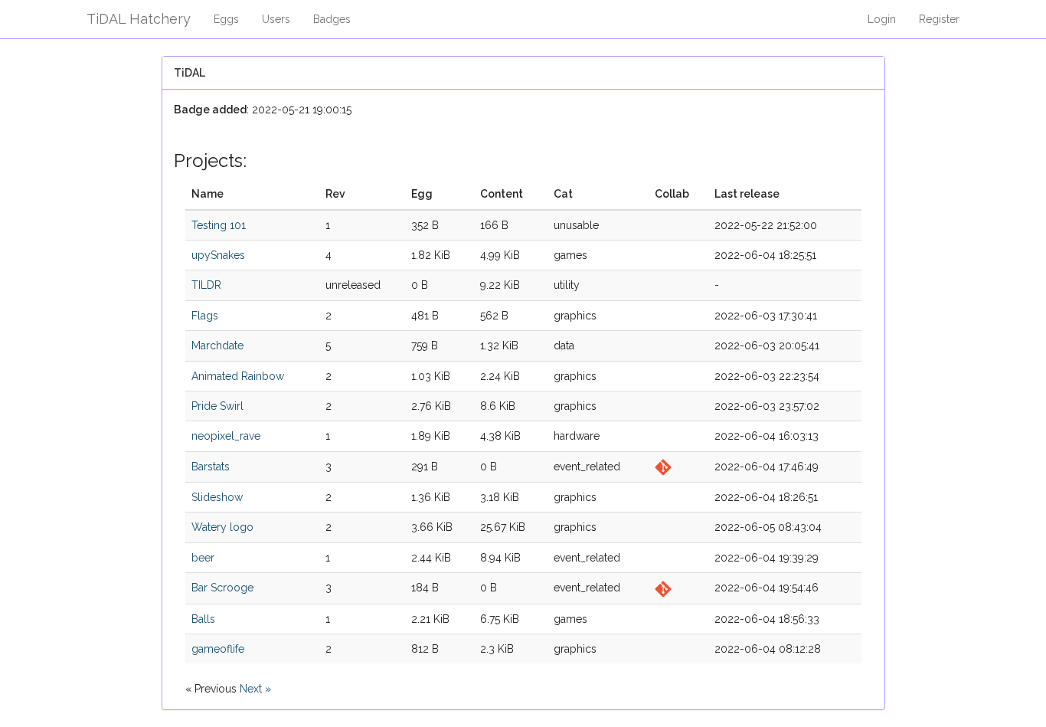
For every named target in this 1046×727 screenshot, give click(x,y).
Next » (255, 689)
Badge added (210, 109)
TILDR (206, 285)
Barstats (210, 466)
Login (882, 19)
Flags (204, 315)
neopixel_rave (225, 436)
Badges (332, 19)
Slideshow (217, 497)
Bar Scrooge (222, 587)
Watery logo (222, 527)
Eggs (226, 19)
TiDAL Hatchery (139, 19)
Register (939, 19)
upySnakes (218, 255)
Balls (203, 619)
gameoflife (217, 649)
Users (276, 19)
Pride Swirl (217, 406)
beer (202, 558)
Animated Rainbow (237, 376)
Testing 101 (218, 225)
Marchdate (217, 345)
